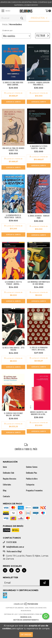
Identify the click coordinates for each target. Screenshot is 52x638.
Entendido (26, 634)
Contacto (6, 496)
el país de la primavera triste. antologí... (39, 348)
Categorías (30, 484)
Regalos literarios (9, 478)
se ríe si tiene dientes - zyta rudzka (13, 349)
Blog (4, 490)
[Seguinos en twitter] (24, 570)
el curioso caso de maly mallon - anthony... (13, 414)
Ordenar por (7, 30)
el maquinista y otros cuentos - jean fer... (38, 147)
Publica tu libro (31, 478)
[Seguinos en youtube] (18, 570)
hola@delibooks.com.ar (15, 546)
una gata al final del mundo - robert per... (13, 149)
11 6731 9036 (11, 542)
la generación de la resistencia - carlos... (13, 216)
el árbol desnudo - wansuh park (38, 217)
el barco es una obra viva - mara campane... (13, 83)
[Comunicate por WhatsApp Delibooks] (45, 616)
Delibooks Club (8, 472)
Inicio (5, 24)
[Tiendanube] (26, 605)
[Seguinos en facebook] (11, 570)
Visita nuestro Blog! (14, 551)
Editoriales (7, 484)
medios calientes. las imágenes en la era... (38, 413)
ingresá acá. (26, 617)
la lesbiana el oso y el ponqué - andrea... (13, 283)
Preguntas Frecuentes (34, 490)
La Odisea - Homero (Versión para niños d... (38, 83)
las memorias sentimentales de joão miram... (39, 283)
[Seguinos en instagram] (5, 570)
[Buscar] (22, 18)
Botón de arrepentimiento (26, 620)
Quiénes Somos (31, 466)
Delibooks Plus (31, 472)
